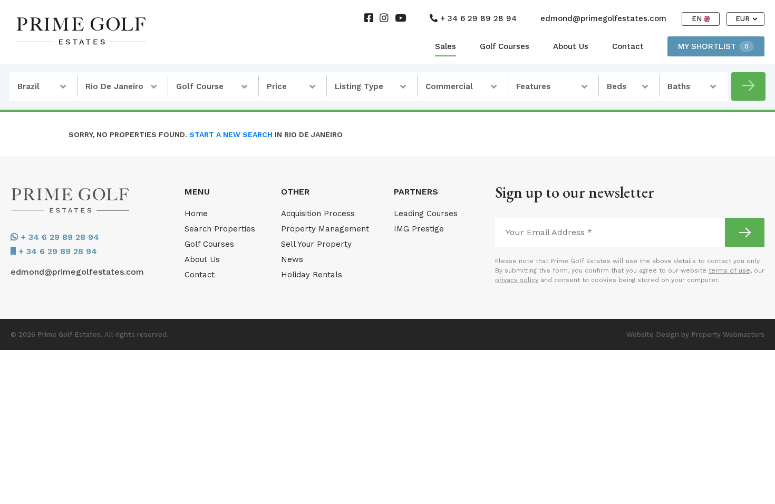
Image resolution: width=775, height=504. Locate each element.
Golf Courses (504, 46)
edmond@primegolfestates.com (603, 18)
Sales (445, 46)
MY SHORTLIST (713, 46)
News (292, 259)
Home (196, 213)
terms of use (729, 270)
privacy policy (516, 280)
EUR (743, 19)
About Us (570, 46)
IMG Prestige (419, 229)
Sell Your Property (316, 244)
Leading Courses (426, 213)
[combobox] (43, 86)
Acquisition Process (318, 213)
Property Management (325, 229)
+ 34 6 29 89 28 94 (477, 18)
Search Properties (220, 229)
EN (698, 19)
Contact (628, 46)
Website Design (652, 334)
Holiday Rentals (311, 274)
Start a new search (231, 134)
